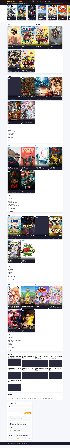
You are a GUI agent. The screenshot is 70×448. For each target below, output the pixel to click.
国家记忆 (10, 201)
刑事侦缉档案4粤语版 (12, 134)
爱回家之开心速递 (24, 70)
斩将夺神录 (10, 198)
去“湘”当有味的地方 (61, 18)
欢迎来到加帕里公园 (41, 18)
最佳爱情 (10, 140)
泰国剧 (21, 3)
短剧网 (43, 398)
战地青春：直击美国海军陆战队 (13, 205)
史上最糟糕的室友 (11, 208)
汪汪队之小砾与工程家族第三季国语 (27, 306)
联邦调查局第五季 (11, 131)
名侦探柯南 (9, 70)
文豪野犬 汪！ (11, 346)
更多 (36, 76)
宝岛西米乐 (10, 128)
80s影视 (52, 398)
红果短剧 (18, 398)
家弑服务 (9, 195)
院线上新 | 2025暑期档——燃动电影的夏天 (14, 356)
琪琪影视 (58, 397)
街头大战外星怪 (11, 204)
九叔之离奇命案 (52, 167)
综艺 (43, 1)
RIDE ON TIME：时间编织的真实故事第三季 (15, 199)
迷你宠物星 (10, 341)
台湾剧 (13, 3)
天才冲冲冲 (51, 237)
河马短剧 (22, 398)
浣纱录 (9, 121)
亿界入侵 (10, 344)
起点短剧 (15, 398)
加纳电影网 (41, 397)
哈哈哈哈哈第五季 (10, 46)
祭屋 (8, 191)
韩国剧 (17, 3)
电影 (40, 1)
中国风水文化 (11, 209)
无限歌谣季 (10, 275)
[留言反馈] (60, 1)
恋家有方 (10, 273)
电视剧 (36, 1)
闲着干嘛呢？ (10, 260)
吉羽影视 (52, 397)
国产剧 (9, 3)
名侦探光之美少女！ (53, 306)
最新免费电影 (27, 397)
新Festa (9, 266)
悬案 (22, 98)
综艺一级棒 (37, 237)
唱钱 (22, 237)
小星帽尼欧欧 (38, 306)
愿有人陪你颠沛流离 (11, 133)
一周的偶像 (10, 269)
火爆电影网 (48, 397)
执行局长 (10, 138)
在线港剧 (25, 398)
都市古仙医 (23, 330)
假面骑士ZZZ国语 (10, 330)
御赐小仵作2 (10, 127)
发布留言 (28, 413)
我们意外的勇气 (38, 167)
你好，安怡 (10, 130)
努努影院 (31, 397)
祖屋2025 (9, 196)
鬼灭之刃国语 (30, 18)
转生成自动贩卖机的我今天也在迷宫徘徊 (54, 18)
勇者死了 (9, 18)
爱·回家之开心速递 (38, 46)
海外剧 (23, 3)
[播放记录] (58, 1)
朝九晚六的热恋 (11, 136)
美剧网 (46, 398)
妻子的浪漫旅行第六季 (11, 267)
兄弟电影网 (37, 397)
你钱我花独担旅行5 (11, 237)
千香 (22, 121)
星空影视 (23, 397)
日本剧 (19, 3)
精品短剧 (25, 3)
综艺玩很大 (23, 260)
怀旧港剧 (28, 398)
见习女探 (10, 141)
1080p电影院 (16, 397)
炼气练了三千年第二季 (12, 348)
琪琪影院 (12, 397)
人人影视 (45, 397)
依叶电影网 (19, 397)
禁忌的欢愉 (9, 167)
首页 (33, 1)
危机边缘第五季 (11, 137)
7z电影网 (55, 397)
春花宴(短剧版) (10, 98)
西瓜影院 (9, 397)
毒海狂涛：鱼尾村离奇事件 (12, 202)
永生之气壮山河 (11, 347)
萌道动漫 (9, 398)
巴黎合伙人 (10, 272)
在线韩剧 (38, 398)
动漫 (46, 1)
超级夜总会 (10, 280)
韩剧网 (41, 398)
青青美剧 (34, 398)
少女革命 (10, 350)
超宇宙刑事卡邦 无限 (39, 98)
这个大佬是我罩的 (11, 125)
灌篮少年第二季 (11, 270)
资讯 (49, 1)
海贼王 (19, 18)
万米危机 (23, 191)
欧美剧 (15, 3)
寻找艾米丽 (23, 167)
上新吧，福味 (11, 211)
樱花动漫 (12, 398)
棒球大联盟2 (10, 343)
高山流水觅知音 (11, 279)
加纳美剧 (31, 398)
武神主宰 (51, 46)
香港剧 (11, 3)
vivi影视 (34, 397)
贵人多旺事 (51, 98)
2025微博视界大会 (11, 276)
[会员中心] (62, 1)
